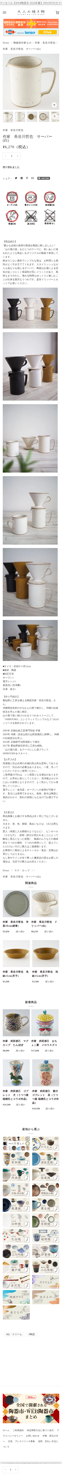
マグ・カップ (22, 870)
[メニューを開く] (8, 12)
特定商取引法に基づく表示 (40, 1430)
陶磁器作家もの (22, 42)
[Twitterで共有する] (16, 178)
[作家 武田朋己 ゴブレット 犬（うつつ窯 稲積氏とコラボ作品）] (16, 1072)
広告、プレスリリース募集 (21, 1441)
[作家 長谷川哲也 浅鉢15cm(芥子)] (45, 953)
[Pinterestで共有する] (27, 178)
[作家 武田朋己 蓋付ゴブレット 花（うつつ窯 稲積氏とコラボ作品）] (45, 1072)
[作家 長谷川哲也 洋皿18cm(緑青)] (16, 903)
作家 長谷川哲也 (45, 42)
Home (6, 42)
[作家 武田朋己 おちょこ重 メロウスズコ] (44, 1022)
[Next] (54, 116)
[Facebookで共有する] (22, 178)
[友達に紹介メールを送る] (32, 178)
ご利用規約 (18, 1430)
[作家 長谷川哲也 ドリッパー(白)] (44, 903)
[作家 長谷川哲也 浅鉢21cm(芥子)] (16, 953)
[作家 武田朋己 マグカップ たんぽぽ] (16, 1022)
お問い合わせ (32, 1436)
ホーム (6, 1430)
